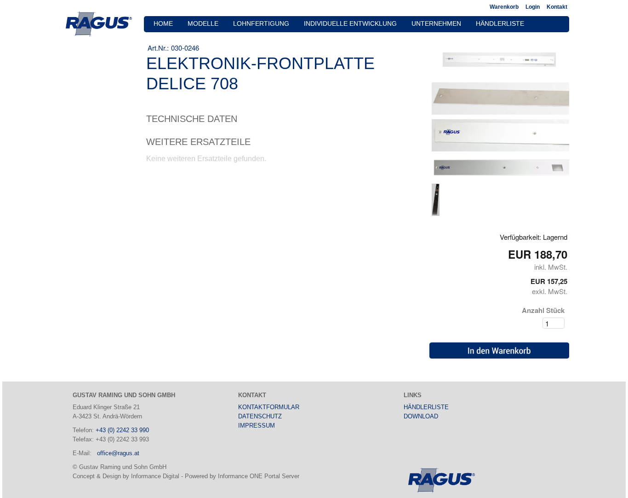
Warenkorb (504, 7)
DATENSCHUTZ (260, 416)
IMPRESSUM (256, 425)
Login (532, 7)
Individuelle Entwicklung (350, 23)
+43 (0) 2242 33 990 (122, 430)
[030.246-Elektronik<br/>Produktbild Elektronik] (435, 199)
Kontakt (557, 7)
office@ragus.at (118, 453)
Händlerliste (500, 23)
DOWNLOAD (421, 416)
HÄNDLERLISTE (426, 407)
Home (163, 23)
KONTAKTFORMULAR (268, 407)
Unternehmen (436, 23)
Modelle (203, 23)
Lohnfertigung (261, 23)
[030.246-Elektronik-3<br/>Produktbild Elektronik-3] (499, 59)
